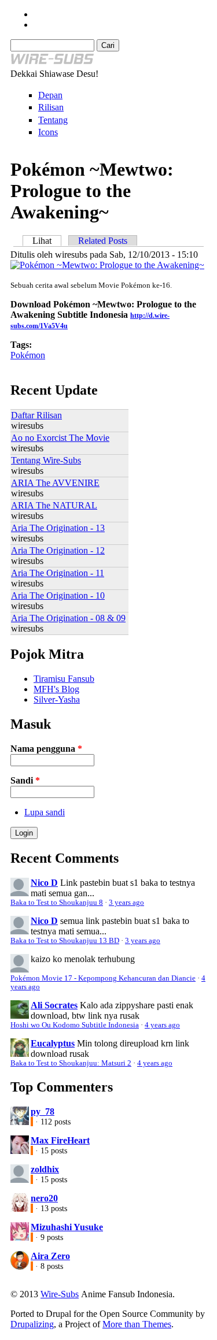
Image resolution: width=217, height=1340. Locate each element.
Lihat (46, 241)
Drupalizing (32, 1324)
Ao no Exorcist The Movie (60, 438)
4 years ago (162, 1025)
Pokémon (27, 355)
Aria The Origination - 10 (58, 595)
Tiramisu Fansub (64, 679)
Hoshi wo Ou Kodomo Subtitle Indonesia (74, 1025)
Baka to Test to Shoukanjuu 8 (56, 903)
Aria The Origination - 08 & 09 (68, 618)
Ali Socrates (54, 1005)
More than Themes (136, 1324)
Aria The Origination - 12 (58, 550)
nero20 (44, 1198)
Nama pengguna (46, 748)
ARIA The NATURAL (54, 505)
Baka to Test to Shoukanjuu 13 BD (64, 941)
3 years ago (126, 903)
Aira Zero (50, 1256)
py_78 (42, 1111)
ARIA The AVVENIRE (55, 483)
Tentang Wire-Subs (46, 460)
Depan (50, 95)
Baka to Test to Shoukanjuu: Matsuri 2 (70, 1063)
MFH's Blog (56, 689)
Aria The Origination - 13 (58, 528)
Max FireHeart (60, 1140)
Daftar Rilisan (36, 415)
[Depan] (52, 63)
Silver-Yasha (57, 699)
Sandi (25, 780)
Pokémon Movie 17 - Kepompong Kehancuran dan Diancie (103, 978)
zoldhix (45, 1169)
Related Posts (102, 241)
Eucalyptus (53, 1043)
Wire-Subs (60, 1294)
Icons (48, 132)
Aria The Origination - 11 (57, 573)
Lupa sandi (44, 812)
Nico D (44, 883)
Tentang (53, 120)
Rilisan (51, 107)
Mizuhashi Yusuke (67, 1227)
